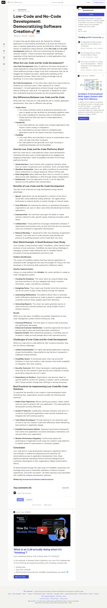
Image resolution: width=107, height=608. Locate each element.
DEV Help (49, 593)
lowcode (17, 36)
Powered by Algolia (56, 2)
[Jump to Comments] (4, 51)
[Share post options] (4, 70)
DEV (60, 601)
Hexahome (49, 479)
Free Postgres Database (48, 596)
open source (43, 601)
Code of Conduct (36, 505)
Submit (20, 499)
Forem (34, 601)
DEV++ (24, 593)
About (90, 593)
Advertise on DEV (58, 593)
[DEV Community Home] (3, 2)
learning (31, 36)
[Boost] (4, 64)
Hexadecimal (22, 10)
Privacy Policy (54, 598)
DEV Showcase (83, 593)
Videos (30, 593)
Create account (99, 2)
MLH (64, 596)
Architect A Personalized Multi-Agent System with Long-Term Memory (90, 96)
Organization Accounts (71, 593)
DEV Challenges (17, 593)
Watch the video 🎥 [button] (21, 577)
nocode (24, 36)
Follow (91, 14)
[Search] (8, 2)
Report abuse (47, 505)
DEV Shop (59, 596)
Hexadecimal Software (31, 479)
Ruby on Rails (50, 602)
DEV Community (94, 37)
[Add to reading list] (4, 58)
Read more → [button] (83, 118)
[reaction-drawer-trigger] (4, 45)
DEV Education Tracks (40, 593)
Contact (96, 593)
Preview (29, 499)
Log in (88, 2)
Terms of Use (63, 598)
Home (9, 593)
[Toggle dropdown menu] (73, 512)
